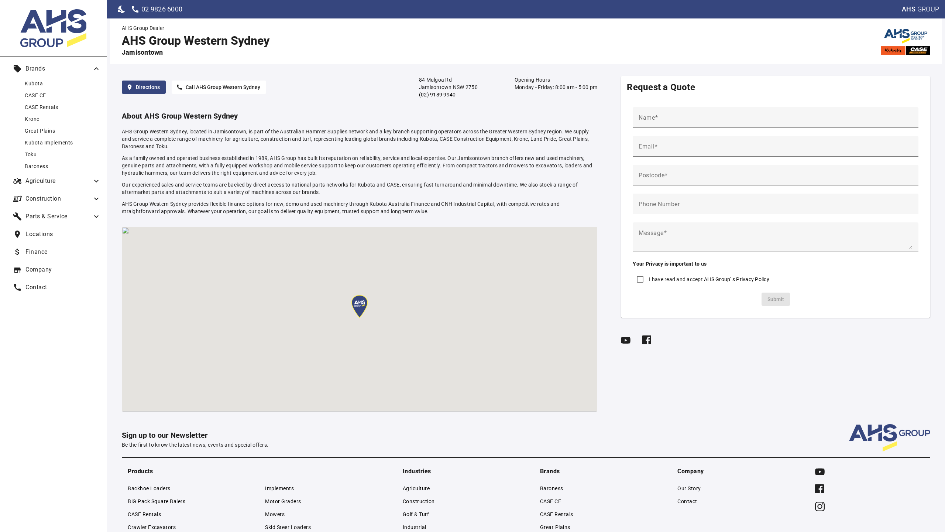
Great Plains (555, 527)
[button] (359, 307)
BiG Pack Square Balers (156, 501)
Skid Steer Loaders (288, 527)
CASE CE (550, 501)
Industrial (414, 527)
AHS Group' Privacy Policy (736, 279)
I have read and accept (709, 279)
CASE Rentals (144, 514)
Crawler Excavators (152, 527)
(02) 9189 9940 (437, 95)
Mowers (275, 514)
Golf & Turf (416, 514)
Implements (279, 488)
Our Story (689, 488)
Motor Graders (283, 501)
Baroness (551, 488)
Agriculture (416, 488)
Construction (419, 501)
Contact (687, 501)
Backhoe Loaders (149, 488)
